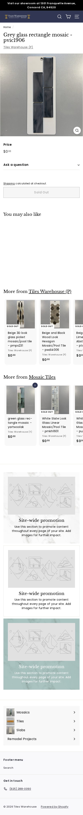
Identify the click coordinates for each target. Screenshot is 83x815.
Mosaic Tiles (42, 377)
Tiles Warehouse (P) (18, 47)
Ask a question (15, 165)
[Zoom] (77, 130)
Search (8, 768)
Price (7, 144)
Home (7, 27)
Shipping (9, 183)
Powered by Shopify (54, 807)
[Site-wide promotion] (41, 496)
